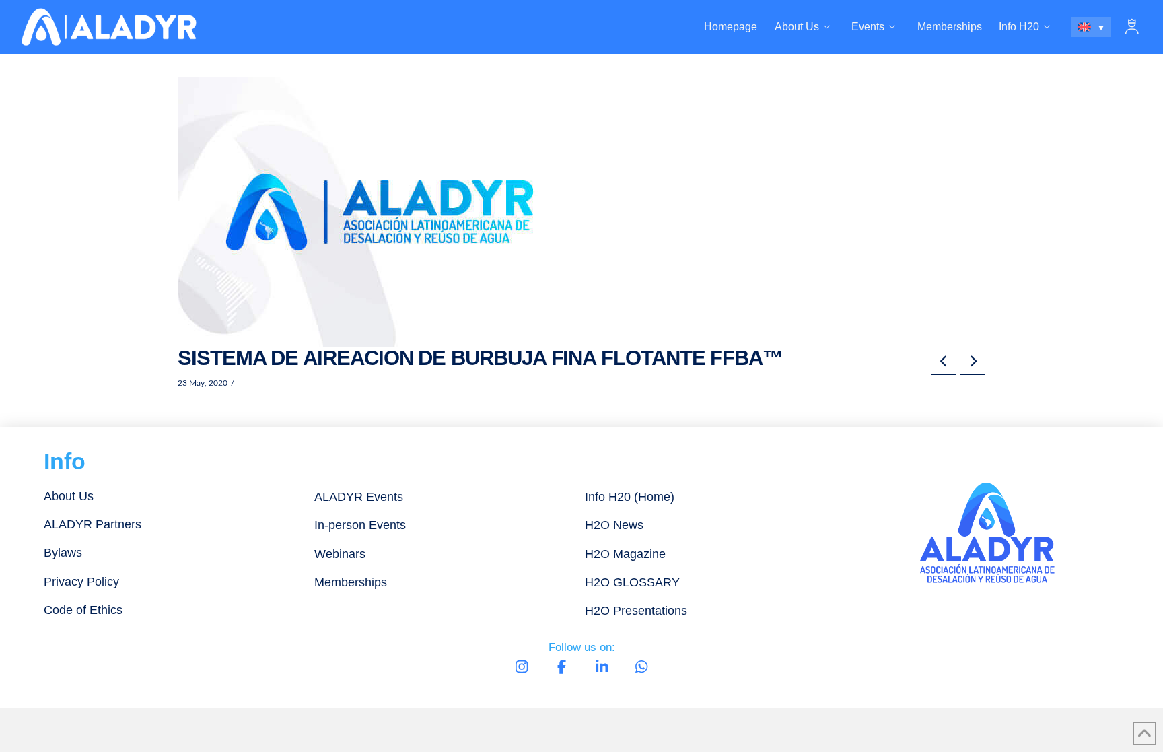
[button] (1132, 27)
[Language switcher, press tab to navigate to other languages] (1091, 27)
